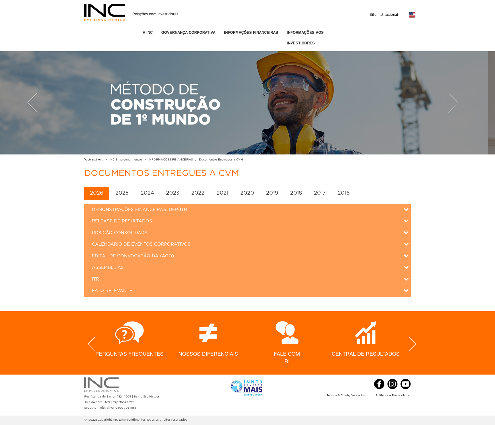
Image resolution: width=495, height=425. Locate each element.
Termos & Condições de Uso (346, 395)
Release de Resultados (122, 221)
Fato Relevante (112, 291)
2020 (247, 193)
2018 (296, 193)
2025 (122, 193)
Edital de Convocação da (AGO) (133, 256)
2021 (222, 193)
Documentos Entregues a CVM (221, 159)
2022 (198, 193)
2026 (96, 193)
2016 (344, 193)
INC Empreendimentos (125, 159)
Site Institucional (384, 14)
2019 (272, 193)
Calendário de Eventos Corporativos (141, 244)
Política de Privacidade (392, 395)
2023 (172, 193)
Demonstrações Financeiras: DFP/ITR (139, 209)
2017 (320, 193)
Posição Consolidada (120, 233)
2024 (147, 193)
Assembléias (108, 267)
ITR (95, 279)
